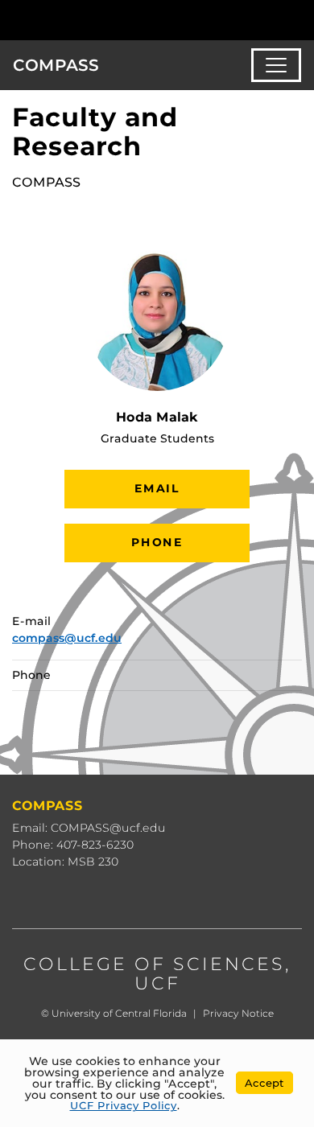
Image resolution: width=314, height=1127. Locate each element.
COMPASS (56, 65)
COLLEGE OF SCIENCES (154, 964)
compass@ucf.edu (67, 638)
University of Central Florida (119, 1013)
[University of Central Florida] (122, 19)
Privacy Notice (238, 1013)
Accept (264, 1082)
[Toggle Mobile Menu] (298, 19)
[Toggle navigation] (276, 65)
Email (157, 488)
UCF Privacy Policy (123, 1105)
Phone (157, 542)
